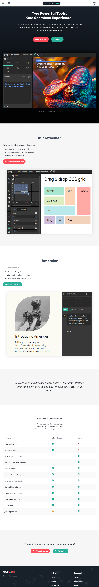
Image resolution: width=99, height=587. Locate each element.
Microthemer (41, 39)
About (53, 581)
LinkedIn (55, 585)
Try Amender (61, 551)
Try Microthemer (40, 551)
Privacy (54, 573)
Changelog (78, 581)
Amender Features (12, 284)
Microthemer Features (14, 161)
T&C (53, 577)
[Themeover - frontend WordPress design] (3, 3)
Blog (76, 585)
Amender (57, 39)
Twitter (77, 577)
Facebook (78, 573)
